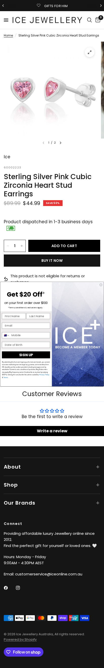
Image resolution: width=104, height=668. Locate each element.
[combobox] (6, 335)
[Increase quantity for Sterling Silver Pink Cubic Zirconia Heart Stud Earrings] (21, 246)
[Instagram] (21, 587)
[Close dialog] (101, 284)
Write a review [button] (52, 431)
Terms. (6, 377)
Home (8, 35)
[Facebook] (9, 587)
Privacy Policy (44, 374)
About (12, 466)
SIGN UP (26, 354)
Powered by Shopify (20, 639)
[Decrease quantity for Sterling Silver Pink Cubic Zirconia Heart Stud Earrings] (8, 246)
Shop (11, 484)
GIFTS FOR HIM (56, 6)
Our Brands (19, 502)
